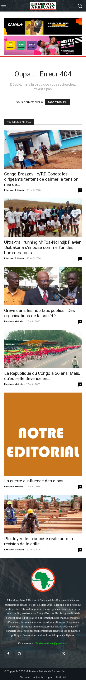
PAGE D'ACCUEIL (57, 102)
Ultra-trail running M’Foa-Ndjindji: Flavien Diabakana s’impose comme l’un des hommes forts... (42, 247)
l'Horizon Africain (14, 190)
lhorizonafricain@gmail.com (51, 643)
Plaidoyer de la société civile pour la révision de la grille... (38, 541)
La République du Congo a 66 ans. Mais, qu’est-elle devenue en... (42, 376)
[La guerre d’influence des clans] (43, 434)
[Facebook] (8, 654)
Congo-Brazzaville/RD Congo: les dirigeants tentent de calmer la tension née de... (41, 179)
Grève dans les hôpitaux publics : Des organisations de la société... (39, 313)
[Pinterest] (42, 654)
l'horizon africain (13, 321)
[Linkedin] (30, 654)
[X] (64, 654)
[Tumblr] (53, 654)
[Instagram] (19, 654)
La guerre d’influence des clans (33, 480)
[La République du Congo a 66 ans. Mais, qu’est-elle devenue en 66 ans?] (43, 349)
